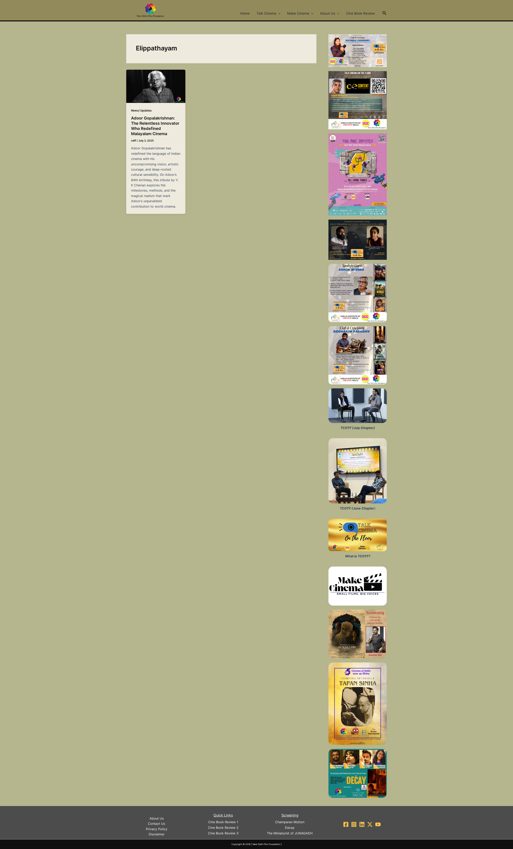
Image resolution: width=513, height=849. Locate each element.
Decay (290, 828)
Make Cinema (298, 13)
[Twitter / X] (370, 824)
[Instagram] (354, 824)
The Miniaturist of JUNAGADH (290, 833)
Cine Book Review (360, 13)
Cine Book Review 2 (223, 828)
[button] (278, 13)
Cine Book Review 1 (223, 822)
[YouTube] (378, 824)
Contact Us (156, 824)
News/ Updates (141, 110)
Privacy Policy (156, 829)
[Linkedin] (362, 824)
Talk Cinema (266, 13)
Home (245, 13)
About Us (327, 13)
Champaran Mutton (289, 822)
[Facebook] (346, 824)
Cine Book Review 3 (223, 833)
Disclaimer (157, 834)
